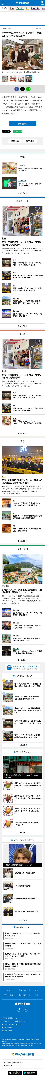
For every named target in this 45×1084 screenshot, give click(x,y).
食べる (12, 8)
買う (27, 8)
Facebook (19, 1009)
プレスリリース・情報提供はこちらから (15, 1021)
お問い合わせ (7, 1027)
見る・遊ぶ (19, 8)
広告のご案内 (7, 1031)
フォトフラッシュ (8, 28)
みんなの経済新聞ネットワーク (22, 1054)
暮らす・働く (35, 8)
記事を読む (22, 123)
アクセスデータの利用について (13, 1024)
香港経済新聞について (10, 1018)
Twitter (25, 1009)
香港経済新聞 (22, 2)
